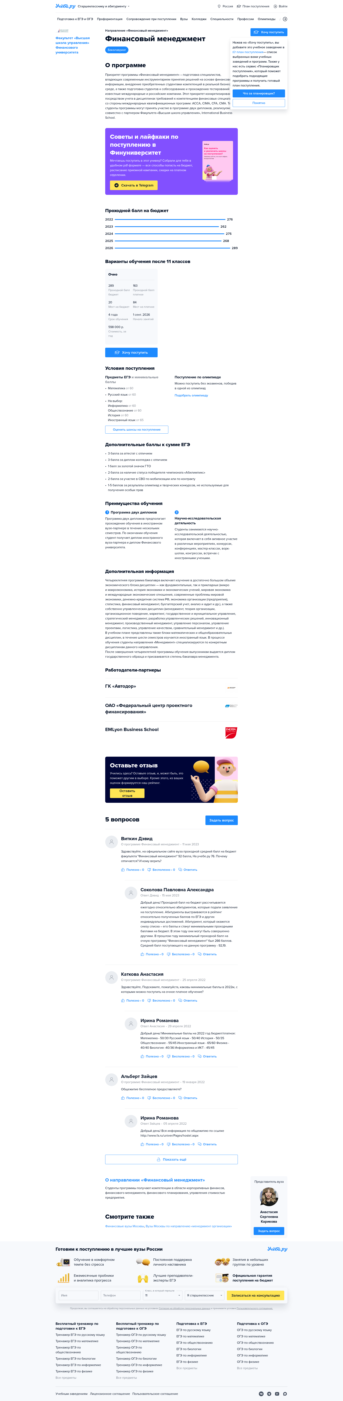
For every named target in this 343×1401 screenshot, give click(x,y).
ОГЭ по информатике (252, 1355)
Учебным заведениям (72, 1394)
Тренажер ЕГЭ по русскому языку (80, 1335)
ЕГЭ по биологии (188, 1349)
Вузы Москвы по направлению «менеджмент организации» (189, 1226)
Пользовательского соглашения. (255, 1308)
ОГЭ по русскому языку (254, 1330)
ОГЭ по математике (251, 1336)
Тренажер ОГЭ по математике (138, 1341)
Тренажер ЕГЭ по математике (77, 1341)
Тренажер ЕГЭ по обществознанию (68, 1350)
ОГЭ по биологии (249, 1349)
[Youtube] (277, 1393)
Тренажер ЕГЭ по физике (74, 1371)
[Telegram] (269, 1393)
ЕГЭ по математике (190, 1336)
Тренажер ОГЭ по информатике (139, 1365)
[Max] (285, 1393)
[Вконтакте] (261, 1393)
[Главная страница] (65, 6)
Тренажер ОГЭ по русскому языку (141, 1335)
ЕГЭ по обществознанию (194, 1343)
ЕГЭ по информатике (191, 1355)
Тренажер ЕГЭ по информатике (78, 1365)
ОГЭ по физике (248, 1362)
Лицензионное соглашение (110, 1394)
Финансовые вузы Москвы (124, 1226)
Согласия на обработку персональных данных (184, 1308)
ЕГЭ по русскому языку (193, 1330)
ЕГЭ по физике (187, 1362)
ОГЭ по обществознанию (255, 1343)
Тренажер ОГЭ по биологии (136, 1359)
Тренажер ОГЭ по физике (134, 1371)
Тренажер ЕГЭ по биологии (75, 1359)
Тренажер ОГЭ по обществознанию (129, 1350)
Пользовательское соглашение (155, 1394)
